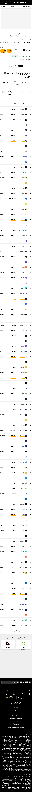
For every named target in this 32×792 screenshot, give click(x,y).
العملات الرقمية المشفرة (24, 34)
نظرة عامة (27, 66)
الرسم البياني (12, 66)
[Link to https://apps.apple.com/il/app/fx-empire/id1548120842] (21, 698)
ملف (6, 66)
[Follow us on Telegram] (1, 6)
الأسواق (20, 66)
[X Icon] (27, 690)
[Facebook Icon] (20, 690)
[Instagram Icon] (27, 694)
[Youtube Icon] (4, 690)
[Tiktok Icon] (4, 694)
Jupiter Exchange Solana (23, 36)
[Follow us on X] (10, 6)
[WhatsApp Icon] (12, 694)
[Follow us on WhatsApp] (7, 6)
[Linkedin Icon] (12, 690)
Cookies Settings (16, 718)
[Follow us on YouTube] (4, 6)
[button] (29, 2)
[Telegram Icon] (20, 694)
